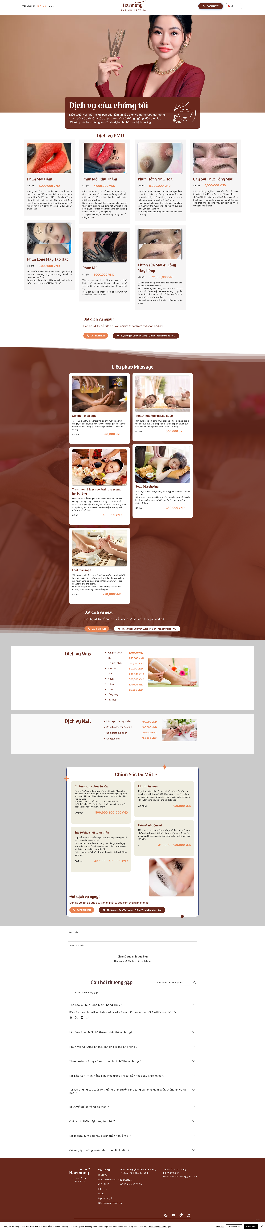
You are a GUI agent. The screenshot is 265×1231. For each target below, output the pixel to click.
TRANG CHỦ (105, 1170)
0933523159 (173, 1173)
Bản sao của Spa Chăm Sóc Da (106, 1179)
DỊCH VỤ (103, 1174)
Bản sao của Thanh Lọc (106, 1203)
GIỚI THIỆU (104, 1184)
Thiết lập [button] (220, 1226)
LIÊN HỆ (102, 1188)
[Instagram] (189, 1215)
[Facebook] (166, 1215)
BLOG (101, 1193)
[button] (71, 1017)
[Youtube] (173, 1215)
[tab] (85, 992)
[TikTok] (181, 1215)
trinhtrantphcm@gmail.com (183, 1176)
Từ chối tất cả (234, 1226)
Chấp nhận (251, 1226)
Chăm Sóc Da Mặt (134, 775)
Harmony (132, 5)
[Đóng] (261, 1226)
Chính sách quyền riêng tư (159, 1226)
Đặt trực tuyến (105, 1198)
